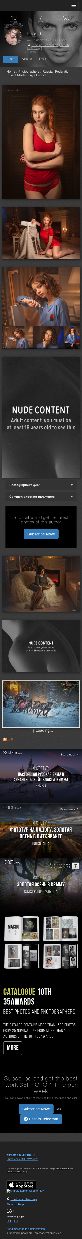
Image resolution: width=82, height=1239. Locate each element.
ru (16, 1220)
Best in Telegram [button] (43, 1119)
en (9, 1220)
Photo (11, 59)
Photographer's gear (24, 485)
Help (21, 1204)
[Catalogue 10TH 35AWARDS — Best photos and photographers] (41, 941)
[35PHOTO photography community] (20, 5)
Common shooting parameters (32, 496)
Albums (27, 59)
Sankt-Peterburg (21, 75)
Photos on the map (23, 1199)
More (13, 1048)
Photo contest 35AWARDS (22, 1159)
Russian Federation (44, 45)
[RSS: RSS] (5, 739)
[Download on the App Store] (26, 1184)
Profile (43, 59)
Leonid (40, 75)
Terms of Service (14, 1172)
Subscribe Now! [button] (41, 534)
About (10, 1204)
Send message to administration (26, 1228)
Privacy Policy (62, 1168)
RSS (10, 739)
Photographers (28, 71)
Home (11, 71)
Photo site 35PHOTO (22, 1155)
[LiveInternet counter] (16, 1163)
